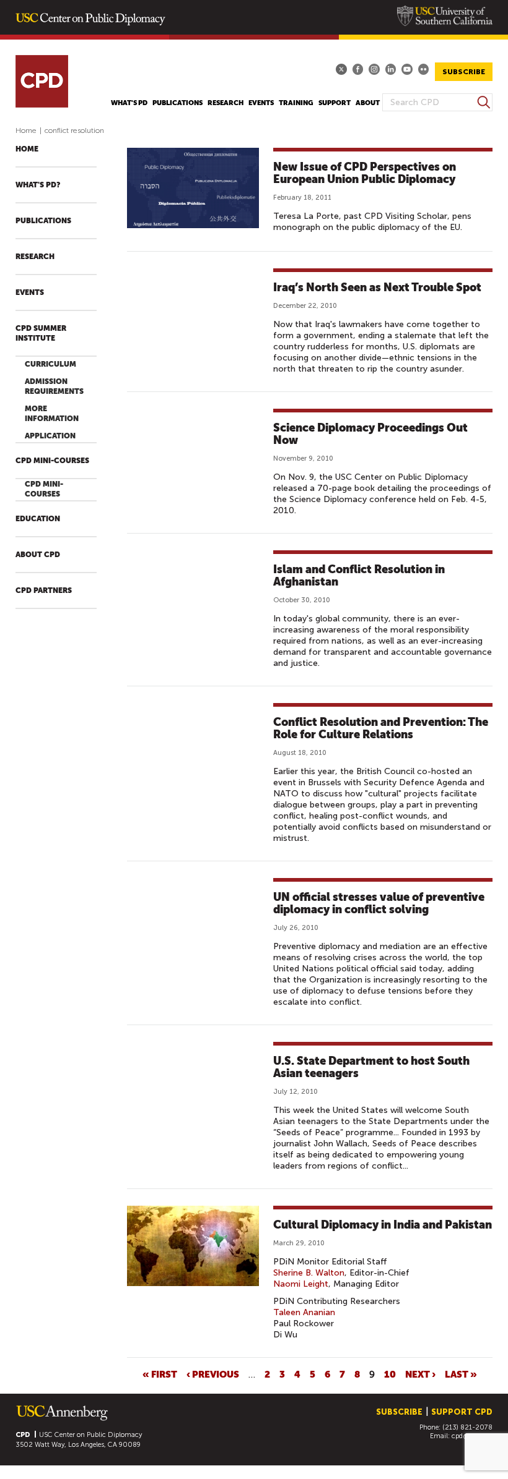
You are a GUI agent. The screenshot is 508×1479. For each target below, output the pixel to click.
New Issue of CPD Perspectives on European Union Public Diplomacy (364, 172)
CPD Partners (43, 590)
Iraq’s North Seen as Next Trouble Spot (377, 287)
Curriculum (50, 364)
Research (225, 103)
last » (461, 1373)
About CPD (37, 554)
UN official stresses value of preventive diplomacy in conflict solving (378, 903)
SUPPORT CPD (462, 1412)
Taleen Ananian (304, 1312)
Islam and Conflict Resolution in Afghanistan (359, 575)
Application (50, 436)
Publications (177, 103)
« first (159, 1373)
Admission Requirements (54, 386)
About (368, 103)
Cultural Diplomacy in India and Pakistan (382, 1224)
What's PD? (37, 185)
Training (296, 103)
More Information (52, 413)
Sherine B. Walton (308, 1273)
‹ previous (212, 1373)
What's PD (129, 103)
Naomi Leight (300, 1284)
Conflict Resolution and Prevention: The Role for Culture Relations (380, 728)
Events (261, 103)
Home (26, 130)
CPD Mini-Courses (52, 460)
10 (390, 1373)
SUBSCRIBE (463, 71)
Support (334, 103)
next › (420, 1373)
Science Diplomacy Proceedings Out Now (370, 433)
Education (37, 518)
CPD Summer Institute (40, 333)
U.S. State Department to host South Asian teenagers (371, 1067)
